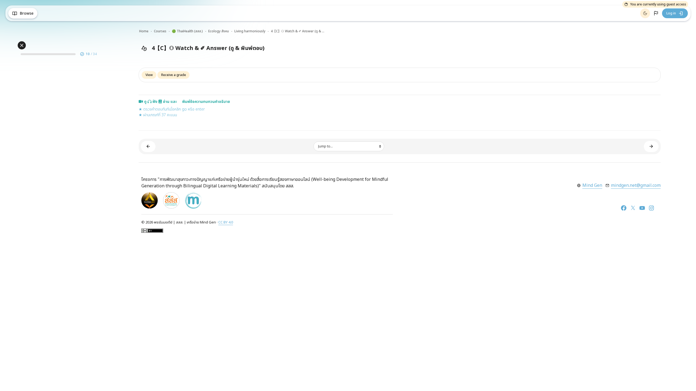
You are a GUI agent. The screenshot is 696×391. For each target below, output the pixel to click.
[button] (656, 13)
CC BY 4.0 (225, 222)
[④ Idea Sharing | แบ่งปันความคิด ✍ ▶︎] (651, 146)
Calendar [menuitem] (70, 13)
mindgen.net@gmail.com (636, 185)
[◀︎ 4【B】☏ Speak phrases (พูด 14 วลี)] (148, 146)
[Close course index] (22, 45)
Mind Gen (592, 185)
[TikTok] (659, 208)
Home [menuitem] (48, 13)
